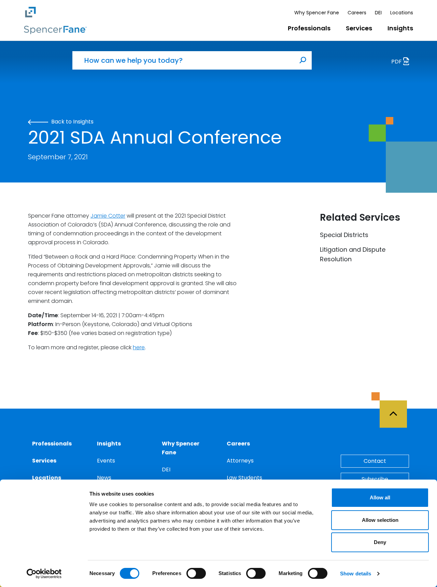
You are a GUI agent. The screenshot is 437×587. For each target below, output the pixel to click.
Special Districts (344, 235)
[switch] (196, 573)
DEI (378, 12)
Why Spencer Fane (316, 12)
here (139, 347)
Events (106, 461)
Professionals (309, 28)
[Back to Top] (396, 410)
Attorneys (240, 461)
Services (359, 28)
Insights (400, 28)
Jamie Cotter (107, 216)
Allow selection (380, 520)
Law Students (244, 478)
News (104, 478)
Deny (380, 542)
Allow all (380, 497)
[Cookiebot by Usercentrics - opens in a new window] (44, 574)
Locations (401, 12)
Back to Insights (72, 122)
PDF (397, 61)
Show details (355, 573)
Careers (357, 12)
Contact (375, 461)
